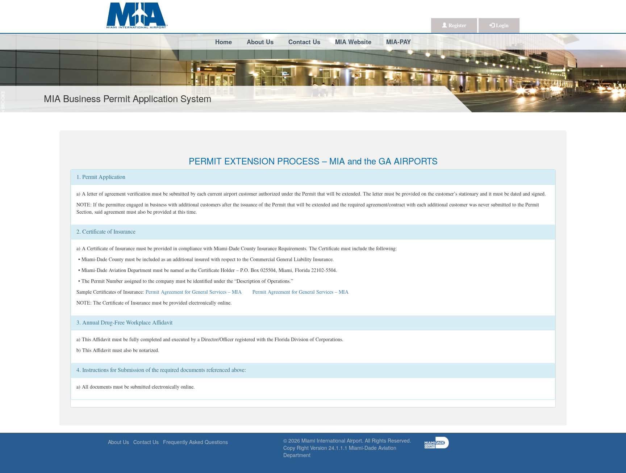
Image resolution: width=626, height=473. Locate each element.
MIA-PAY (398, 41)
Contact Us (304, 41)
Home (223, 41)
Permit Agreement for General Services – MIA (194, 291)
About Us (260, 41)
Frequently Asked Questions (195, 441)
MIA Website (353, 41)
